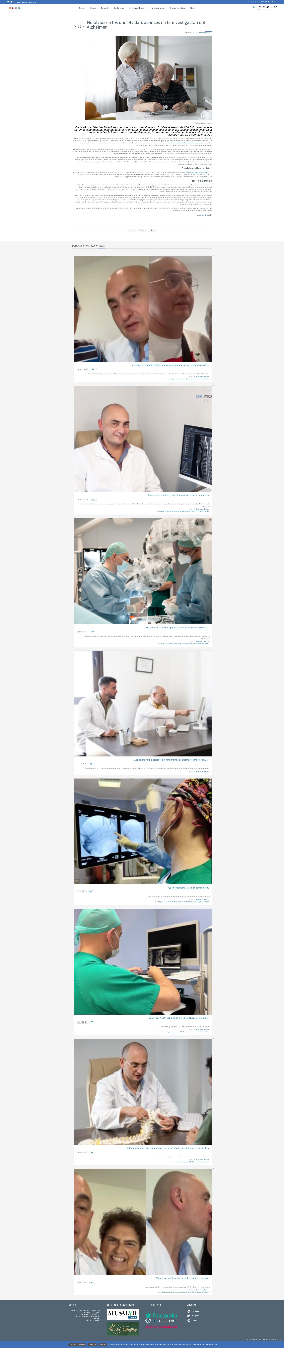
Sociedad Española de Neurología (197, 172)
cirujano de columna (164, 902)
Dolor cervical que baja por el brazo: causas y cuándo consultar (178, 627)
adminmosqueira (204, 33)
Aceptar (103, 1345)
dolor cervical (191, 511)
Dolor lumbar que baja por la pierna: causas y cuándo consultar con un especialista (168, 1148)
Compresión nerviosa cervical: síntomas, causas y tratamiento (179, 495)
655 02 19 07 (261, 2)
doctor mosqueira (177, 902)
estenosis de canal (194, 1032)
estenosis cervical (204, 379)
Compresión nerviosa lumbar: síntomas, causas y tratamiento (179, 1018)
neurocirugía (206, 902)
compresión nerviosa (179, 511)
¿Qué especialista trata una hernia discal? (189, 887)
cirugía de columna (176, 379)
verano (207, 1292)
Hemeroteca (200, 215)
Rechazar (92, 1345)
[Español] (10, 8)
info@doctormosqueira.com (90, 1316)
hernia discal (188, 902)
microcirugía (197, 902)
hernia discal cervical (203, 511)
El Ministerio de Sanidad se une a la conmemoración (186, 143)
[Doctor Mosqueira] (265, 8)
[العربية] (19, 8)
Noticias (207, 215)
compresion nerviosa (172, 1032)
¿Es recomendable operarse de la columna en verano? (183, 1278)
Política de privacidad (77, 1345)
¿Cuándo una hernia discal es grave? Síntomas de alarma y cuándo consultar (171, 759)
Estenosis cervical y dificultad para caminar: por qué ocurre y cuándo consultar (170, 365)
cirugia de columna (182, 1162)
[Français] (13, 8)
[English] (16, 8)
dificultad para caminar (190, 379)
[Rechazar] (281, 1345)
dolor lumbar (184, 1032)
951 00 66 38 (252, 2)
